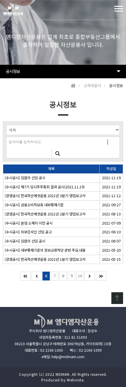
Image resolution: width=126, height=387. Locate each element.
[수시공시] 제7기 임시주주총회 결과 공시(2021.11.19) (45, 187)
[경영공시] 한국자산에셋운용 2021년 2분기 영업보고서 (45, 214)
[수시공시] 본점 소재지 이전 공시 (28, 223)
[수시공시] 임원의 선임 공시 (25, 177)
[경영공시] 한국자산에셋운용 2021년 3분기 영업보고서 (45, 195)
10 (80, 275)
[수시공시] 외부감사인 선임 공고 (28, 232)
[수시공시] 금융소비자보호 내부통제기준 (34, 204)
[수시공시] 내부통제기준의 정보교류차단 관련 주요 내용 (45, 250)
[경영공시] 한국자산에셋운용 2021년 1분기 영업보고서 (45, 259)
